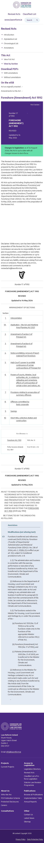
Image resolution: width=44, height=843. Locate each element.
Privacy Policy (20, 839)
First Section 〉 (35, 105)
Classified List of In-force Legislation (31, 777)
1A (5, 324)
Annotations (8, 48)
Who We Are (6, 794)
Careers (4, 805)
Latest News (29, 818)
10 (5, 418)
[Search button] (37, 20)
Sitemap (27, 821)
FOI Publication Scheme (10, 798)
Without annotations (12, 77)
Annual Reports (30, 801)
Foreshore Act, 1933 (14, 440)
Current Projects (7, 767)
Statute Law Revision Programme (32, 783)
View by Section (10, 63)
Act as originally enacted (12, 86)
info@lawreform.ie (13, 752)
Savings (14, 411)
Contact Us (28, 814)
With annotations (10, 73)
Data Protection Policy (35, 839)
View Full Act (9, 59)
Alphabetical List (10, 39)
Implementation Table (33, 798)
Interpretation (16, 318)
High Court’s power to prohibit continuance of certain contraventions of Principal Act (26, 365)
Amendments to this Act (12, 91)
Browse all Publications (33, 794)
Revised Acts (29, 772)
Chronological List (10, 43)
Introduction (8, 34)
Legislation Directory (32, 769)
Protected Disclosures (10, 801)
